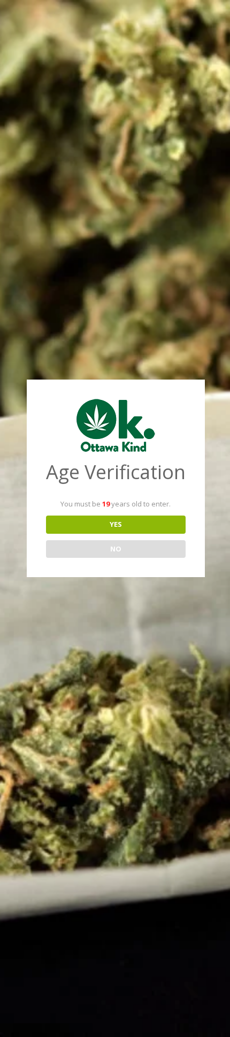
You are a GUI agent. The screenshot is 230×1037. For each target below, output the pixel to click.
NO (115, 549)
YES (116, 524)
